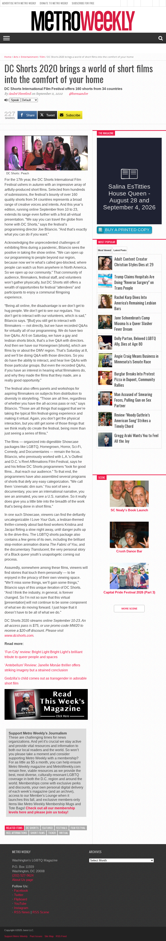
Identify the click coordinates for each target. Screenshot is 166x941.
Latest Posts (119, 250)
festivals (61, 828)
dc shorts (32, 828)
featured (47, 828)
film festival (78, 828)
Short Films (37, 833)
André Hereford (20, 93)
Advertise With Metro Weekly (19, 3)
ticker (52, 833)
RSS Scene (40, 912)
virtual (63, 833)
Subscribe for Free (83, 3)
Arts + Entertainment (26, 56)
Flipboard (20, 899)
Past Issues (36, 936)
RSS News (22, 912)
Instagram (21, 908)
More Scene (129, 608)
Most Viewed (104, 250)
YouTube (20, 903)
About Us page (22, 880)
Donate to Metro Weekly (54, 3)
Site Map (49, 936)
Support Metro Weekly (16, 936)
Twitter (18, 895)
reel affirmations (16, 833)
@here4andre (78, 93)
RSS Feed (61, 936)
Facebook (21, 890)
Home (7, 56)
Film (42, 56)
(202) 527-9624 (23, 875)
